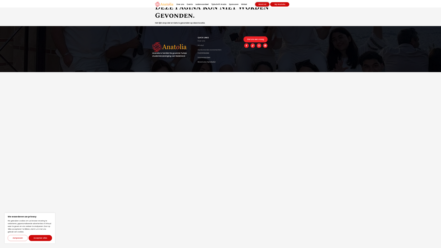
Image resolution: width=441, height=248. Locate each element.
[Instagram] (259, 45)
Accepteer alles (40, 238)
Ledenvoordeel (202, 4)
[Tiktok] (252, 45)
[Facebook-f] (246, 45)
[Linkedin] (265, 45)
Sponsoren (234, 4)
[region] (30, 228)
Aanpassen (18, 238)
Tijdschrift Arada (218, 4)
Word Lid (262, 4)
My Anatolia (280, 4)
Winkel (244, 4)
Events (190, 4)
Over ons (180, 4)
